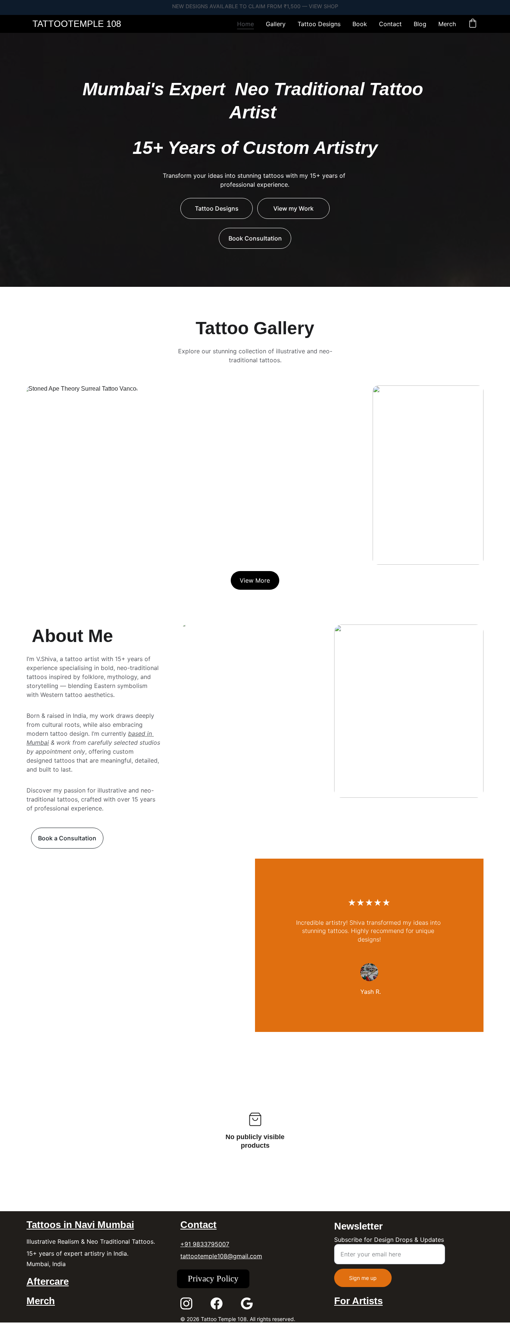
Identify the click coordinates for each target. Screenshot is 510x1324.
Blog (420, 24)
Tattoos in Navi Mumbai (80, 1224)
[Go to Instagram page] (186, 1303)
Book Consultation (255, 238)
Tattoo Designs (319, 24)
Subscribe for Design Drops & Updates (389, 1239)
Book (359, 24)
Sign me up (363, 1278)
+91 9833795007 (204, 1244)
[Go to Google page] (247, 1303)
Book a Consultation (67, 838)
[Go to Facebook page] (217, 1303)
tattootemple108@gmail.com (221, 1256)
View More (255, 580)
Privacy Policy (213, 1278)
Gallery (276, 24)
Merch (447, 24)
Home (245, 24)
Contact (390, 24)
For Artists (358, 1300)
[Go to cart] (473, 24)
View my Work (293, 208)
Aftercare (48, 1281)
